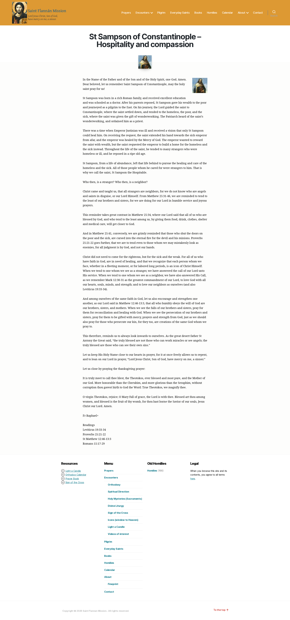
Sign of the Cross (74, 482)
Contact (258, 12)
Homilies (212, 12)
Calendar (227, 12)
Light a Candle (73, 470)
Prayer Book (72, 478)
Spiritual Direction (118, 491)
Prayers (126, 12)
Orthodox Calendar (75, 474)
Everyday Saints (180, 12)
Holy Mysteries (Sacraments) (125, 498)
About (241, 12)
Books (198, 12)
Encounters (142, 12)
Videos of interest (118, 533)
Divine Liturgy (116, 505)
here (192, 478)
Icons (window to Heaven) (123, 519)
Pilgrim (161, 12)
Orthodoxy (114, 484)
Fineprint (113, 584)
